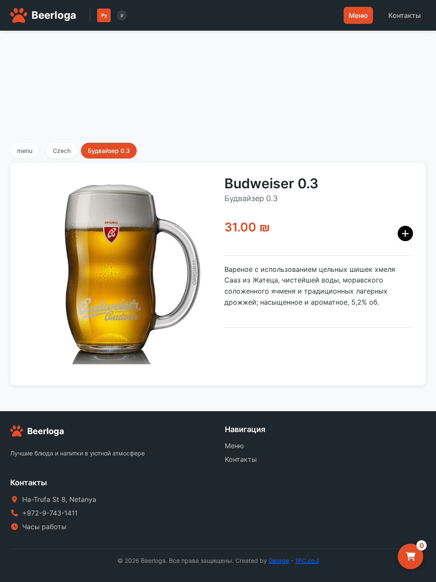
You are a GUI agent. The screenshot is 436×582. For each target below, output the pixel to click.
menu (24, 150)
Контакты (404, 15)
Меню (358, 15)
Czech (62, 150)
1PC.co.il (307, 560)
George (279, 560)
